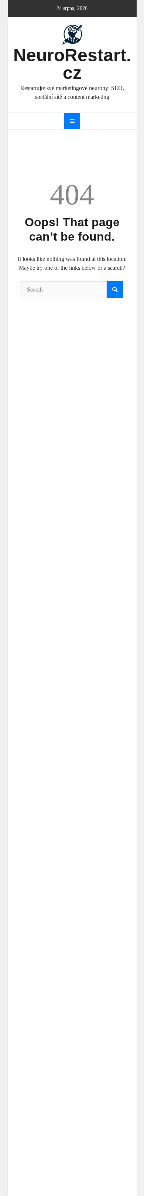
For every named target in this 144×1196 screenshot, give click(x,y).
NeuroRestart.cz (72, 64)
